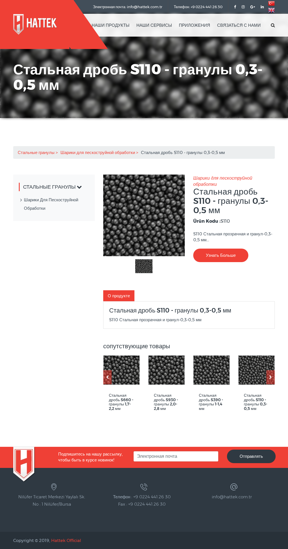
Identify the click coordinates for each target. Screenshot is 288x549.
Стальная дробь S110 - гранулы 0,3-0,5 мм (255, 402)
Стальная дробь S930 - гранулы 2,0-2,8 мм (166, 402)
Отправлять (251, 456)
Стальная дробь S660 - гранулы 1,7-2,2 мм (121, 402)
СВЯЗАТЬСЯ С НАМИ (239, 25)
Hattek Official (66, 540)
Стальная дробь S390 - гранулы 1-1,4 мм (211, 402)
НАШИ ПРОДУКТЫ (110, 25)
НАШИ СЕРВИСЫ (154, 25)
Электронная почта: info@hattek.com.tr (127, 7)
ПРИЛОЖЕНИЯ (194, 25)
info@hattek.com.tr (232, 496)
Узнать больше (221, 255)
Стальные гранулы (37, 152)
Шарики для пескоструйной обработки (98, 152)
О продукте (119, 295)
